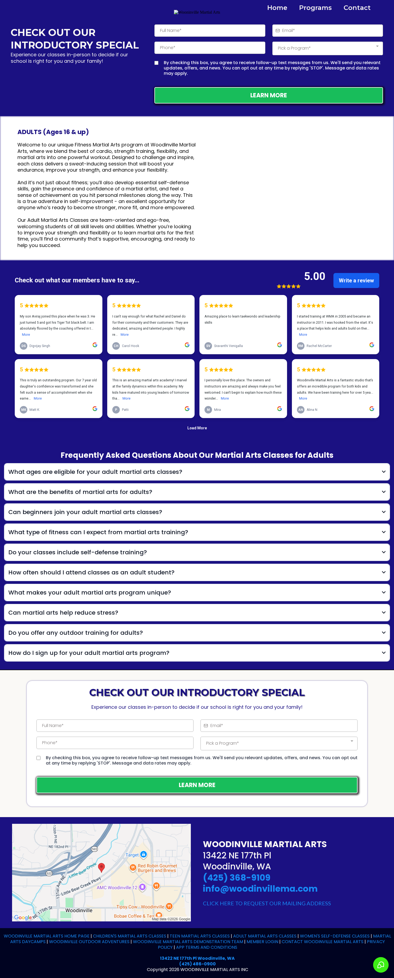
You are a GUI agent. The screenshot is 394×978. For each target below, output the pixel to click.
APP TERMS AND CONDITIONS (206, 947)
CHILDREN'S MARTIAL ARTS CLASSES (129, 936)
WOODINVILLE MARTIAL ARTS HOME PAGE (47, 936)
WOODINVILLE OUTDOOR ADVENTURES (89, 942)
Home (277, 8)
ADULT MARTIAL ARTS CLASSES (264, 936)
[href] (101, 872)
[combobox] (327, 48)
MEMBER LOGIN (262, 942)
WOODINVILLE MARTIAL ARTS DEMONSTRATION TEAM (188, 942)
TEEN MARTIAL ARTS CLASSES (200, 936)
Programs (315, 8)
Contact (357, 8)
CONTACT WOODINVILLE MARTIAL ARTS (322, 942)
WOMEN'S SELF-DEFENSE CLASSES (335, 936)
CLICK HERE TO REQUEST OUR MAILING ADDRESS (267, 903)
